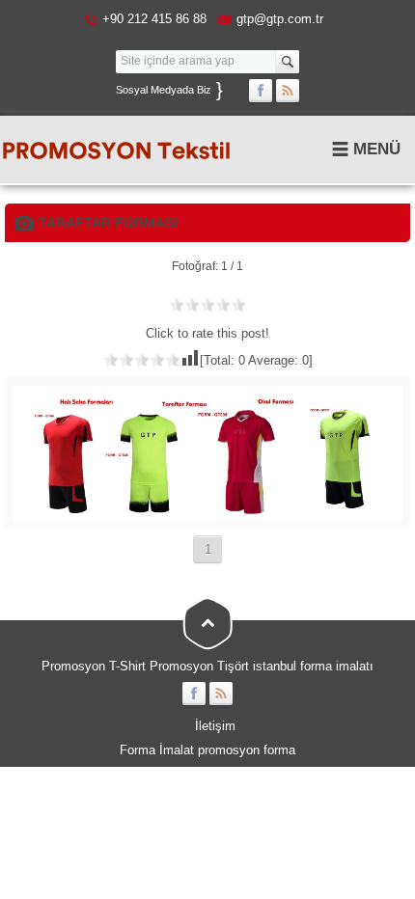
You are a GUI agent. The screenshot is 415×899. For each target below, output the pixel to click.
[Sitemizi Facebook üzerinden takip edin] (260, 90)
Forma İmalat (157, 750)
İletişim (215, 726)
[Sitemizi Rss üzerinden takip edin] (287, 90)
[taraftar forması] (207, 513)
